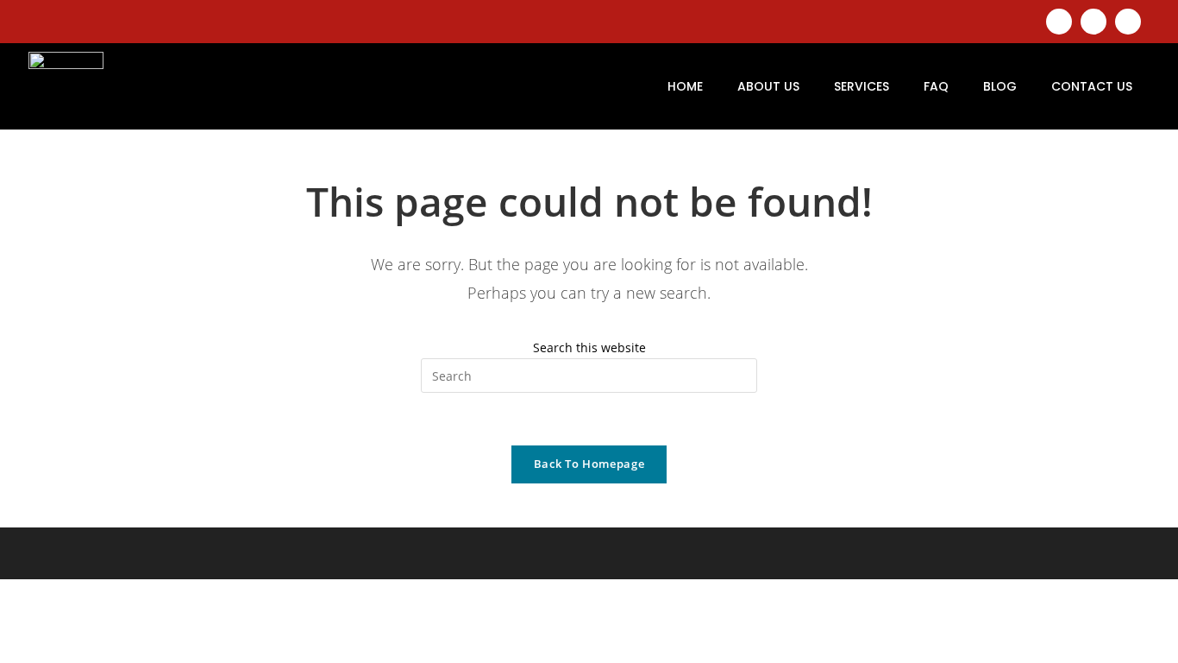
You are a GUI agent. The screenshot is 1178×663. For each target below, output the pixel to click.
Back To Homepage (589, 463)
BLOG (1000, 86)
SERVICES (861, 86)
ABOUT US (768, 86)
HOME (685, 86)
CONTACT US (1091, 86)
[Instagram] (1059, 22)
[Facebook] (1093, 22)
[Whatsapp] (1128, 22)
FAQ (936, 86)
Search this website (589, 347)
